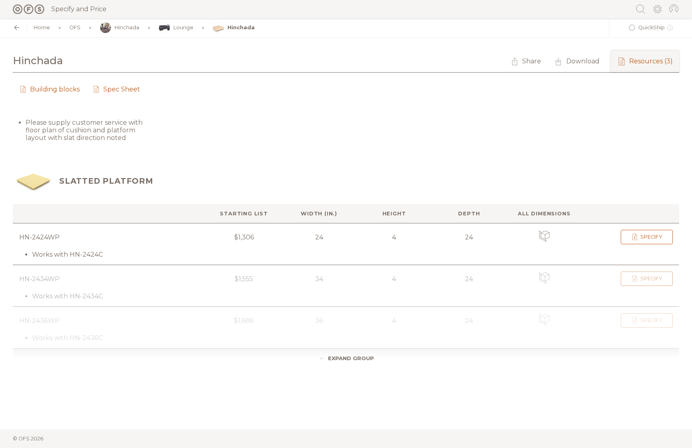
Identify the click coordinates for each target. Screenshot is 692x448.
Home (42, 27)
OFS (74, 27)
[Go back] (16, 27)
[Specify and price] (29, 9)
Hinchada (127, 27)
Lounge (183, 27)
